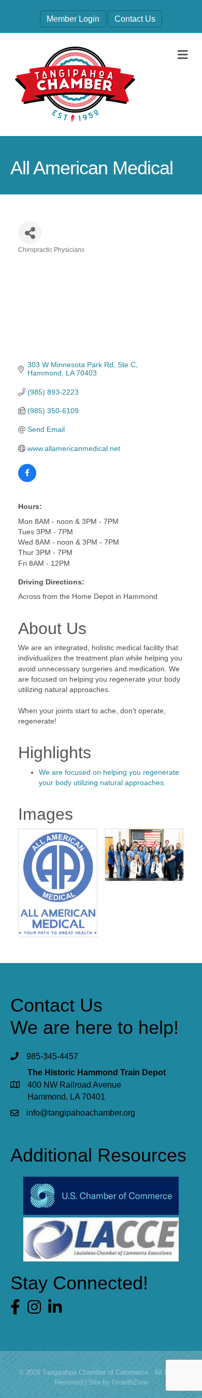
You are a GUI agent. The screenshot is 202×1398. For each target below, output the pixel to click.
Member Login (73, 18)
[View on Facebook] (27, 479)
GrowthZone (130, 1382)
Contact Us (134, 18)
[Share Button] (29, 232)
